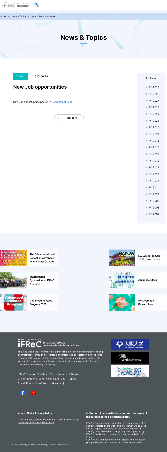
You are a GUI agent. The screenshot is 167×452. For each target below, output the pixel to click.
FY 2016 (153, 154)
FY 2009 (154, 200)
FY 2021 (153, 120)
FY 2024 (154, 100)
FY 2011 (153, 187)
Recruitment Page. (62, 101)
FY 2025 (154, 94)
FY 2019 (153, 134)
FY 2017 (153, 147)
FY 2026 (154, 87)
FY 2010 (153, 194)
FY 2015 (153, 160)
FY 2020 (154, 127)
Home (3, 16)
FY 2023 (154, 107)
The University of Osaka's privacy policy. (48, 421)
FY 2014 (153, 167)
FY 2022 (154, 114)
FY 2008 (154, 207)
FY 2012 (153, 180)
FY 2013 (153, 174)
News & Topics (18, 16)
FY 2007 (153, 214)
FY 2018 (153, 140)
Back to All (72, 117)
